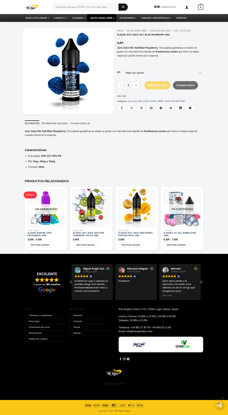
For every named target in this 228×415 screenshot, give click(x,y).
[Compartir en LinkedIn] (180, 108)
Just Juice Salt (182, 31)
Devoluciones (35, 333)
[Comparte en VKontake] (170, 108)
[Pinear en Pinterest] (160, 108)
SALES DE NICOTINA (160, 31)
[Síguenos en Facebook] (120, 359)
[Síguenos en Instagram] (124, 359)
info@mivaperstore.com (139, 331)
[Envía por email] (151, 108)
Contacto (77, 321)
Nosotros (77, 315)
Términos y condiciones (40, 315)
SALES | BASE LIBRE (137, 31)
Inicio (120, 31)
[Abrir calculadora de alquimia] (219, 406)
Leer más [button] (167, 295)
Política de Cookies (38, 339)
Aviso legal (34, 321)
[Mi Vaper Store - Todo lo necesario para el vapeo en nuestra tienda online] (36, 8)
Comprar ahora (185, 85)
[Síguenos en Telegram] (128, 359)
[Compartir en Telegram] (190, 108)
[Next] (202, 220)
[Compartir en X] (131, 108)
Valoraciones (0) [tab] (80, 123)
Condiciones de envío (39, 327)
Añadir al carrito (157, 85)
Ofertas (77, 333)
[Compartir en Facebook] (122, 108)
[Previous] (26, 220)
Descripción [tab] (32, 123)
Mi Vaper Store (114, 383)
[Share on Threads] (141, 108)
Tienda (76, 327)
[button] (187, 7)
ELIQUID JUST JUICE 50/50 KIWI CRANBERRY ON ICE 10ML (88, 234)
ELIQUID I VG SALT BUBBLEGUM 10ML (180, 234)
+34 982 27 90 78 (140, 327)
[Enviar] (123, 7)
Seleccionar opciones (40, 245)
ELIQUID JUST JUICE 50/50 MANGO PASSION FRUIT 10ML (135, 234)
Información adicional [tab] (54, 123)
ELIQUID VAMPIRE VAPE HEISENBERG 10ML (40, 234)
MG (118, 72)
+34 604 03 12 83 (168, 7)
